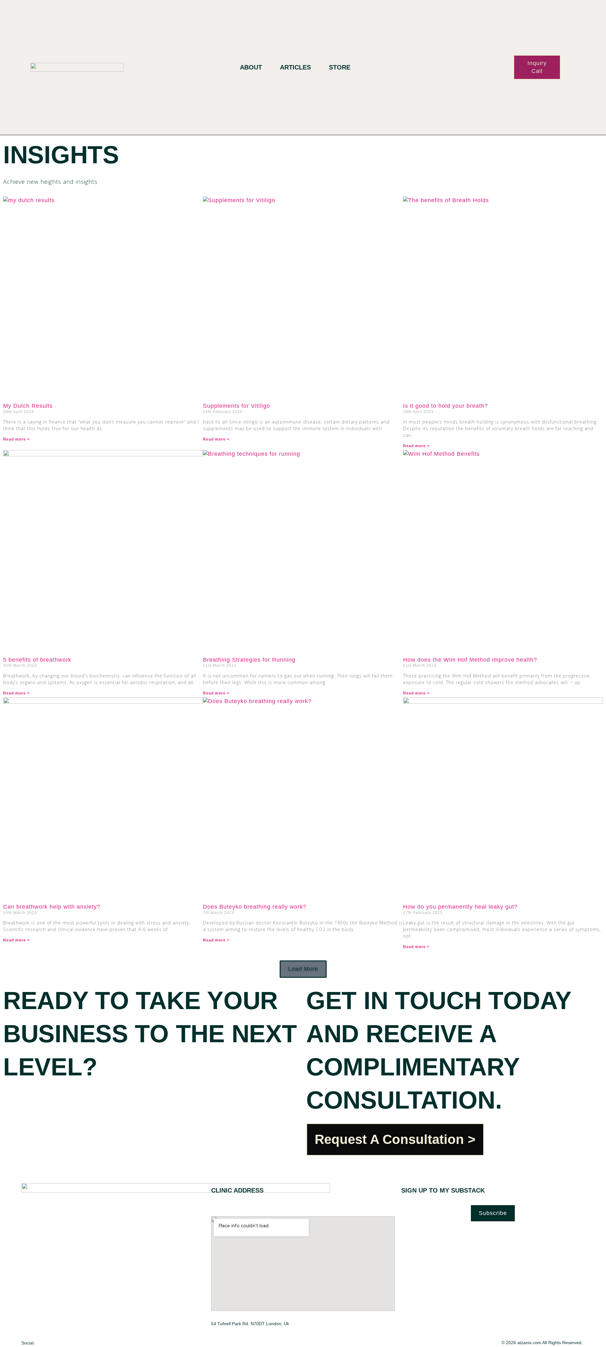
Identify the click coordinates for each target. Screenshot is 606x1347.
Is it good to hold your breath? (445, 406)
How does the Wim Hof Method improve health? (470, 660)
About (251, 67)
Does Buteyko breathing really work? (254, 907)
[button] (303, 969)
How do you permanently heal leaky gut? (460, 907)
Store (339, 67)
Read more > (16, 439)
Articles (295, 67)
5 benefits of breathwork (37, 660)
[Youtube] (77, 1342)
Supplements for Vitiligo (236, 406)
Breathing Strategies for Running (249, 660)
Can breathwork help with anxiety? (51, 907)
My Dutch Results (28, 406)
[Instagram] (64, 1342)
